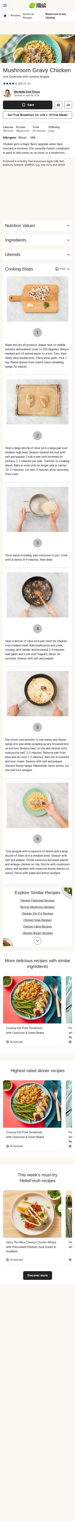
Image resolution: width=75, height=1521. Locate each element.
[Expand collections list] (37, 941)
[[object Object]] (58, 105)
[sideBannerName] (37, 193)
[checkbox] (4, 83)
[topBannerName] (37, 27)
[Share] (68, 105)
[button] (37, 240)
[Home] (5, 16)
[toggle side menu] (5, 5)
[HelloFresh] (37, 5)
